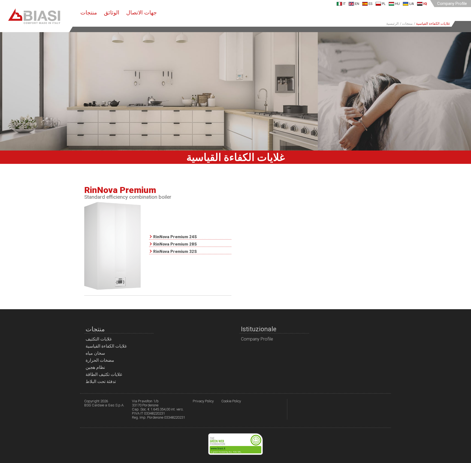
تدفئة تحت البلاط (101, 381)
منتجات (88, 12)
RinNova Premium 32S (175, 252)
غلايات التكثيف (99, 339)
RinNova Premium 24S (175, 237)
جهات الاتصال (141, 12)
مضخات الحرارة (100, 360)
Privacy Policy (203, 401)
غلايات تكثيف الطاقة (104, 374)
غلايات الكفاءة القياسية (106, 346)
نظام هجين (95, 367)
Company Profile (452, 3)
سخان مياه (95, 353)
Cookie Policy (231, 401)
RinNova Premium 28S (175, 244)
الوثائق (111, 12)
